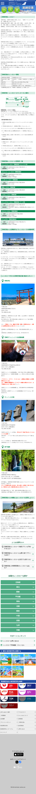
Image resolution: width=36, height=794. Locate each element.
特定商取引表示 (4, 725)
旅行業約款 (21, 725)
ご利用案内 (3, 715)
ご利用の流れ (21, 722)
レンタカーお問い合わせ (11, 641)
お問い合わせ (21, 729)
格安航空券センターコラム (6, 729)
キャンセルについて (23, 715)
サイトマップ (3, 732)
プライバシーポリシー (5, 722)
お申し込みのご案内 (5, 712)
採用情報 (20, 718)
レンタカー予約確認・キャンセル (13, 645)
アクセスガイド (22, 712)
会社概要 (2, 718)
